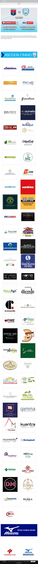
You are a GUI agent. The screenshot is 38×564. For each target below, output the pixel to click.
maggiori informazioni (26, 561)
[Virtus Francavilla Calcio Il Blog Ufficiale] (4, 1)
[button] (1, 552)
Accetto (33, 561)
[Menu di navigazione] (19, 4)
